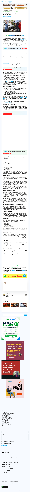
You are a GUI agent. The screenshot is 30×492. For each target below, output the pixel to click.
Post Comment (4, 445)
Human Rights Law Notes (6, 414)
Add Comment (4, 434)
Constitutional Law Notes (6, 407)
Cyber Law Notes (4, 410)
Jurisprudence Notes (5, 419)
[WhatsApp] (7, 35)
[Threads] (19, 35)
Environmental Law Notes (6, 411)
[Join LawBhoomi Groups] (15, 275)
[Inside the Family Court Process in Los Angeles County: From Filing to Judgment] (6, 305)
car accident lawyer (6, 63)
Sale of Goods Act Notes (6, 422)
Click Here (13, 270)
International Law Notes (5, 416)
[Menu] (2, 1)
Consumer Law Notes (5, 408)
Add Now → (24, 48)
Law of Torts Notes (5, 420)
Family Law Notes (4, 412)
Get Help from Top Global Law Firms (7, 16)
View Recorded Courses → (7, 69)
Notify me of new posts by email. (7, 443)
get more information (8, 102)
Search (25, 315)
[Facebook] (13, 35)
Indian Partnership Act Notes (6, 417)
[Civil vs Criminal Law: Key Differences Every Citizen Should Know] (23, 305)
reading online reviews (12, 162)
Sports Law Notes (5, 423)
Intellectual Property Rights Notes (7, 418)
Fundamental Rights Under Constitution (8, 413)
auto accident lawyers (9, 81)
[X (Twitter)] (16, 35)
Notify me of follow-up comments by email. (8, 441)
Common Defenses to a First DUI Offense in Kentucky (14, 309)
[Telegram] (23, 35)
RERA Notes (4, 421)
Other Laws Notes (5, 425)
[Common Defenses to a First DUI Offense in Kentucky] (15, 305)
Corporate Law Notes (5, 409)
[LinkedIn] (10, 35)
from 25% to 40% (11, 116)
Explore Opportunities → (7, 153)
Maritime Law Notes (5, 415)
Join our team (14, 483)
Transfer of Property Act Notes (6, 424)
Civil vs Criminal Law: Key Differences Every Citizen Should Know (23, 309)
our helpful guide (6, 259)
